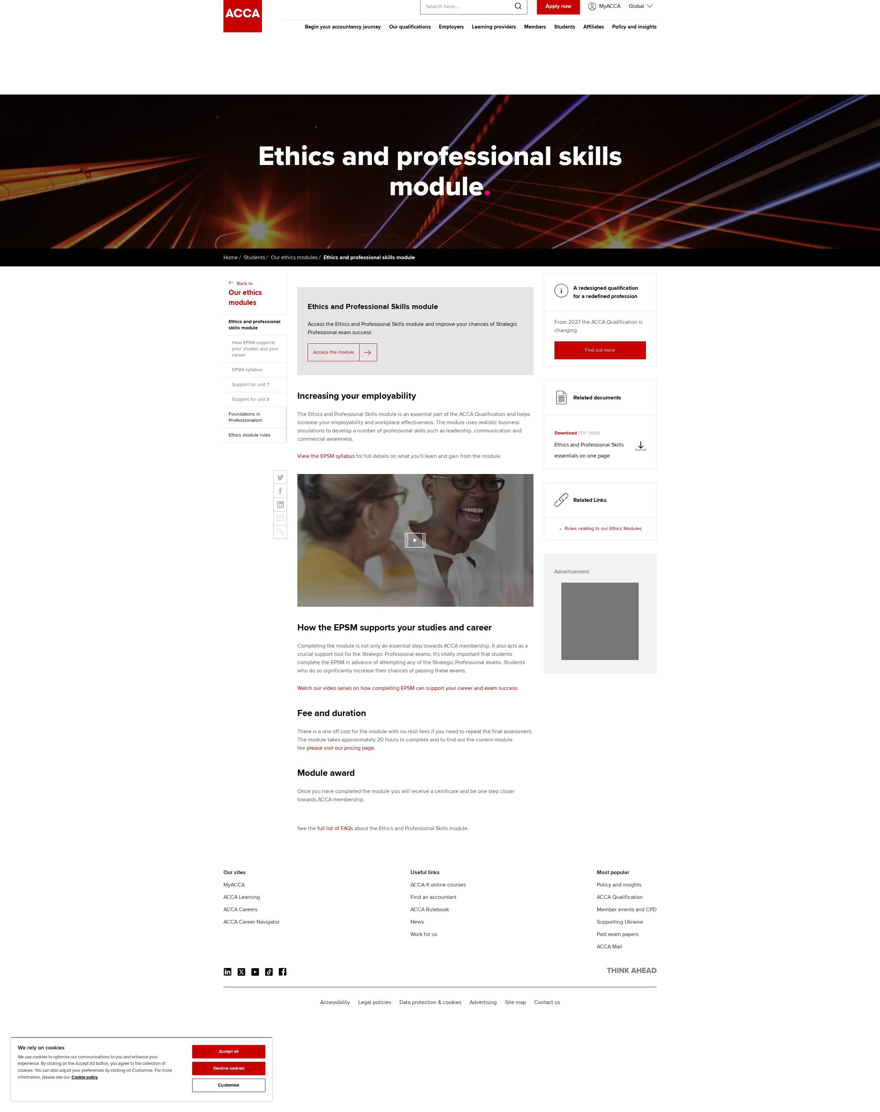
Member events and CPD (627, 909)
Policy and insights (634, 27)
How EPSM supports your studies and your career (255, 349)
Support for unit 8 (251, 399)
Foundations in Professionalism (245, 417)
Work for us (423, 934)
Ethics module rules (250, 435)
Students (564, 27)
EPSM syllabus (247, 370)
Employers (451, 27)
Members (535, 27)
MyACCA (234, 884)
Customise (228, 1085)
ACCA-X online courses (438, 884)
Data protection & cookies (430, 1002)
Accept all (229, 1051)
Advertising (483, 1002)
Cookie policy (85, 1077)
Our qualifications (410, 27)
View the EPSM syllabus (326, 456)
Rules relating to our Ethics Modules (603, 528)
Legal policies (374, 1002)
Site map (515, 1002)
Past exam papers (617, 934)
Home (230, 257)
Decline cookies (228, 1068)
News (417, 921)
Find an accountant (433, 897)
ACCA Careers (240, 909)
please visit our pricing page (340, 748)
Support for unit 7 (250, 384)
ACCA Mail (609, 946)
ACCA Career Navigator (251, 921)
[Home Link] (632, 971)
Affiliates (593, 27)
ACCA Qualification (620, 897)
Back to (245, 293)
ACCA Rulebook (429, 909)
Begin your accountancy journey (343, 27)
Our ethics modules (294, 257)
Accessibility (335, 1002)
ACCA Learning (241, 897)
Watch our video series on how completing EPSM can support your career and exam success (407, 688)
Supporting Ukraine (620, 921)
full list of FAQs (335, 828)
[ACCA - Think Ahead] (242, 30)
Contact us (547, 1002)
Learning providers (494, 27)
